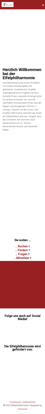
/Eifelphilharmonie (24, 327)
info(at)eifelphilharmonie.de (25, 299)
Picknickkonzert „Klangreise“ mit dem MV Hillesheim (27, 212)
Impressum (15, 401)
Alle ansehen (22, 228)
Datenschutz (29, 401)
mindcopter (22, 409)
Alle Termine (22, 178)
